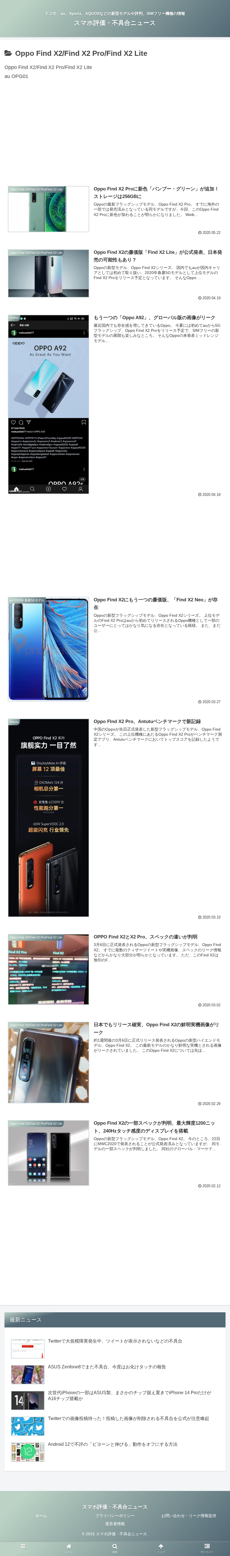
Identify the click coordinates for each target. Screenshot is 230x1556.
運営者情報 (115, 1524)
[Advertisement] (115, 135)
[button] (213, 883)
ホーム (41, 1515)
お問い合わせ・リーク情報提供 (188, 1515)
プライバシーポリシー (115, 1515)
